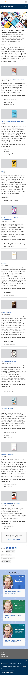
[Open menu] (26, 2)
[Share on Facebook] (10, 548)
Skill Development (6, 561)
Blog (2, 652)
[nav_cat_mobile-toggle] (8, 6)
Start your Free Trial (14, 539)
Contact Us (4, 657)
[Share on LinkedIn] (13, 548)
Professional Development (8, 558)
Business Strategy (10, 551)
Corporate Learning (6, 554)
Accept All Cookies (7, 672)
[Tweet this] (7, 548)
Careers (3, 654)
